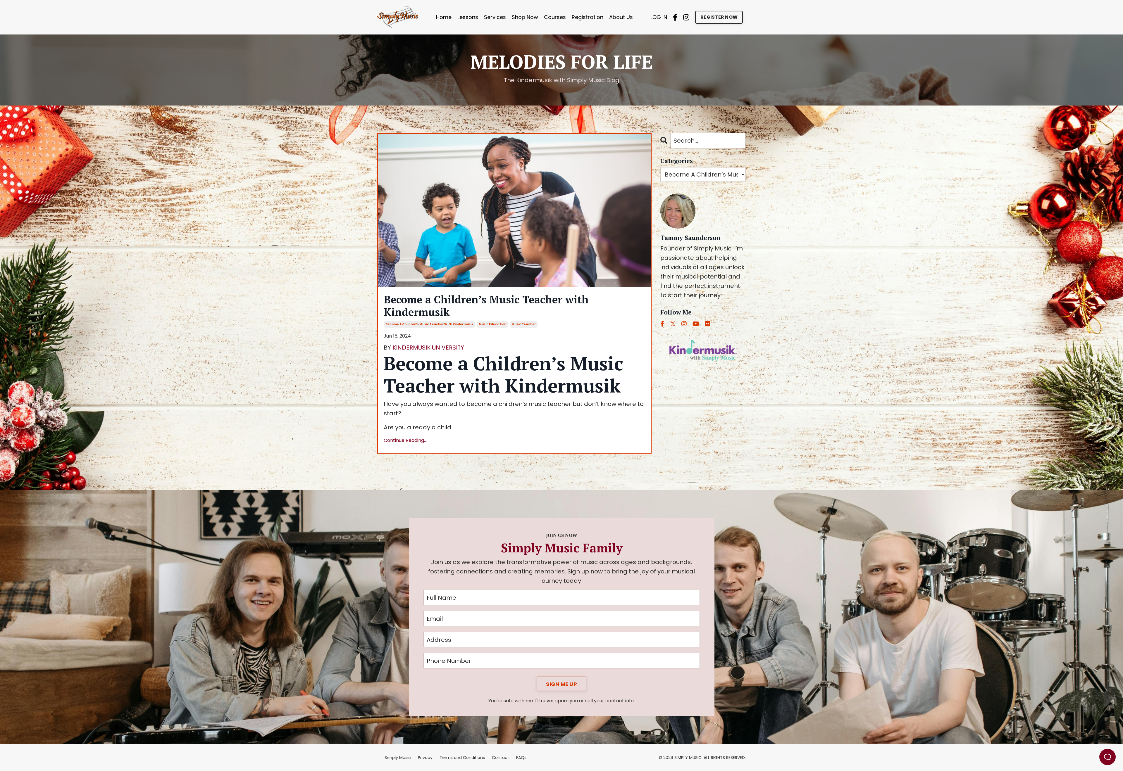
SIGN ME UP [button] (561, 684)
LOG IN (658, 17)
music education (492, 324)
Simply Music (398, 757)
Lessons (467, 17)
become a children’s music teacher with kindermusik (429, 324)
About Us (621, 17)
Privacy (425, 757)
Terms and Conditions (462, 757)
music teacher (523, 324)
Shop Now (525, 17)
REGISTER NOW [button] (719, 17)
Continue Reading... (405, 440)
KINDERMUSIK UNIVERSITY (428, 347)
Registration (587, 17)
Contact (500, 757)
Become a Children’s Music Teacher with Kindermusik (486, 305)
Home (444, 17)
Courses (555, 17)
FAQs (521, 757)
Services (495, 17)
